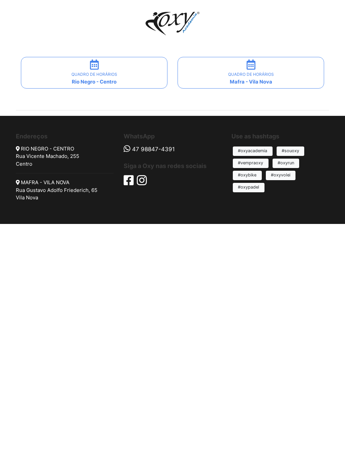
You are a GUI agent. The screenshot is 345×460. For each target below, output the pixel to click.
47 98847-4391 (153, 149)
